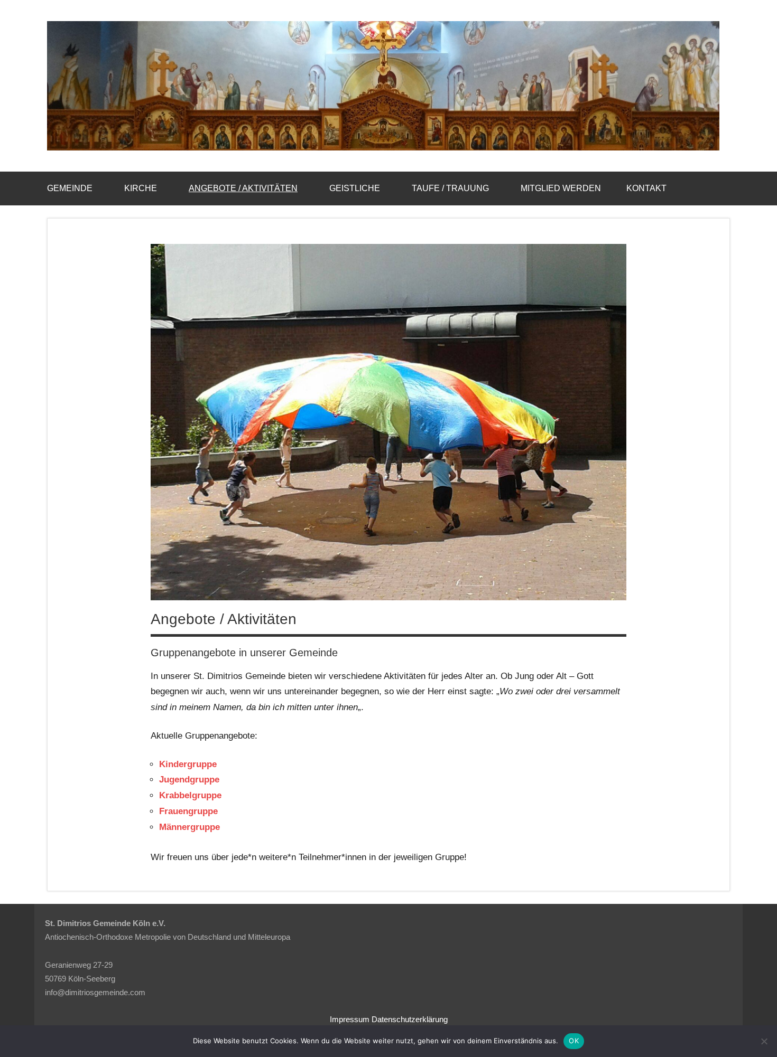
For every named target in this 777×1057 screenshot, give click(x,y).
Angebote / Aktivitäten (243, 188)
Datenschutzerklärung (410, 1019)
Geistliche (354, 188)
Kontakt (646, 188)
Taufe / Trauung (450, 188)
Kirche (140, 188)
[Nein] (763, 1041)
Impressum (349, 1019)
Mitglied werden (561, 188)
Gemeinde (69, 188)
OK (574, 1040)
